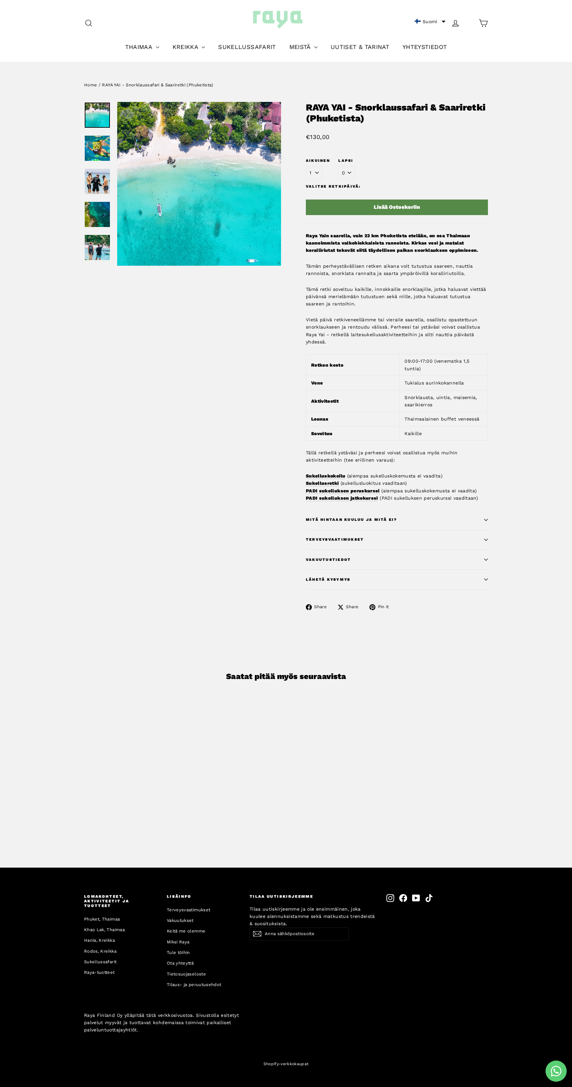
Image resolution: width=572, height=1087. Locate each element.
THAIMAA (139, 46)
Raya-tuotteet (99, 972)
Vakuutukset (180, 920)
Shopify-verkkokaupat (286, 1064)
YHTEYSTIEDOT (425, 46)
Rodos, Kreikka (100, 951)
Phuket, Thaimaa (102, 919)
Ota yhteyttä (180, 963)
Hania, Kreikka (99, 940)
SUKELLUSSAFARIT (247, 46)
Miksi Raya (178, 941)
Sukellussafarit (100, 961)
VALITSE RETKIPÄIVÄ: (333, 186)
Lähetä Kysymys (328, 579)
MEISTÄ (300, 46)
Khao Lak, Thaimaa (104, 929)
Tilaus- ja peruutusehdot (194, 984)
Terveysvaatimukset (335, 539)
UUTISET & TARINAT (360, 46)
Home (90, 84)
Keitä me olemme (186, 930)
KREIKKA (186, 46)
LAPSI (345, 161)
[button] (430, 21)
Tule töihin (178, 952)
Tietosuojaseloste (186, 974)
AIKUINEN (318, 161)
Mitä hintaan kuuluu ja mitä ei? (351, 520)
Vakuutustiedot (328, 560)
